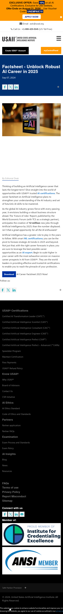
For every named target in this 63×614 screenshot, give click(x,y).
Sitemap (7, 501)
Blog (4, 459)
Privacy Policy (11, 492)
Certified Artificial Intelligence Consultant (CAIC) (26, 327)
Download (9, 274)
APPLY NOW (31, 16)
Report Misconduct (14, 496)
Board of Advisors (10, 385)
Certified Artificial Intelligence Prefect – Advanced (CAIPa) (30, 345)
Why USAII (8, 379)
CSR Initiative (8, 396)
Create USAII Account (15, 50)
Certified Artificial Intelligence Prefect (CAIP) (24, 339)
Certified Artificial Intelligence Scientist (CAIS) (25, 321)
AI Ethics (7, 402)
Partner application (11, 425)
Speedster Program (11, 351)
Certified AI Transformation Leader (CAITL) (23, 316)
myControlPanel (51, 50)
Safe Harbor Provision (12, 587)
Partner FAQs (8, 431)
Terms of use (10, 487)
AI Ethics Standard (11, 408)
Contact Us (7, 391)
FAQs (5, 483)
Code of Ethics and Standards (16, 414)
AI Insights (9, 454)
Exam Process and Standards (16, 442)
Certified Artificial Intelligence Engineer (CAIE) (25, 333)
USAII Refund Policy (12, 368)
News (4, 465)
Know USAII (10, 374)
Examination (10, 437)
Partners (7, 420)
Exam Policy (8, 448)
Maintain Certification (12, 356)
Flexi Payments (9, 362)
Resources (7, 471)
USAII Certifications (15, 310)
